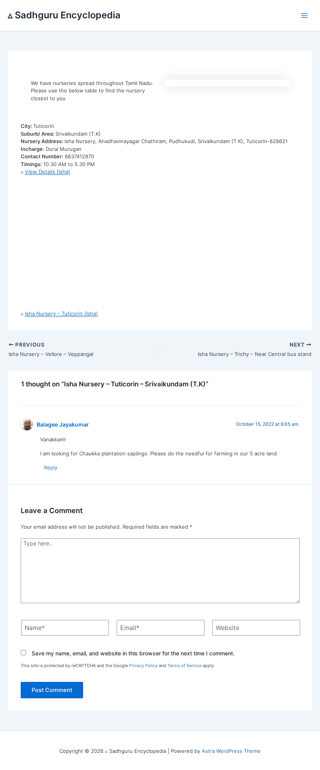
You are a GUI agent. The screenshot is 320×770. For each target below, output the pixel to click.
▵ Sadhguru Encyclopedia (64, 15)
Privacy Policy (143, 665)
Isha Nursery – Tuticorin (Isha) (61, 313)
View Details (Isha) (47, 171)
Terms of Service (184, 665)
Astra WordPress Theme (231, 751)
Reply (50, 467)
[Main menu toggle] (305, 15)
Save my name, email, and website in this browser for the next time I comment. (133, 653)
